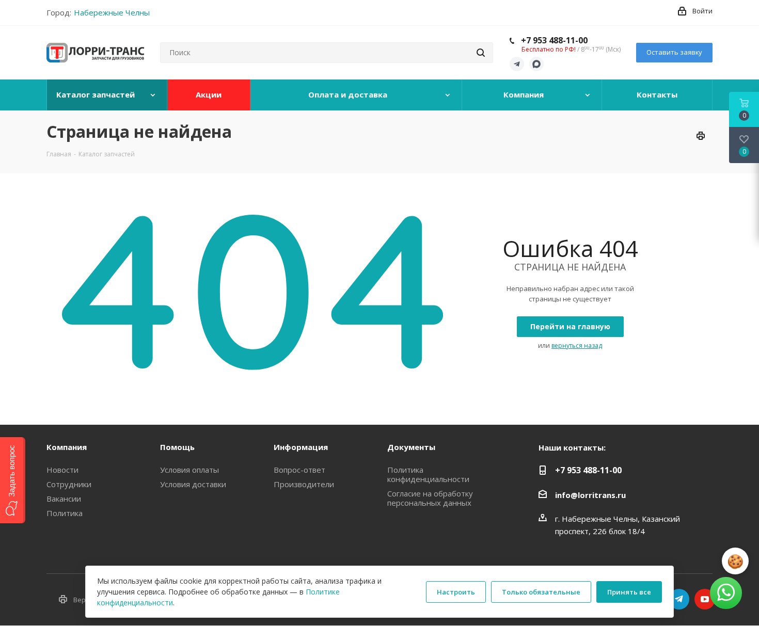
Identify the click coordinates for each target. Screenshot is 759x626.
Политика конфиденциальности (428, 474)
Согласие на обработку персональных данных (430, 498)
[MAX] (536, 64)
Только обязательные (541, 592)
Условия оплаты (189, 469)
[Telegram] (517, 64)
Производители (304, 484)
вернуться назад (576, 345)
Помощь (177, 447)
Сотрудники (68, 484)
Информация (301, 447)
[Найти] (480, 52)
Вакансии (63, 498)
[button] (12, 480)
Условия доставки (193, 484)
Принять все (629, 592)
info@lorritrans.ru (590, 495)
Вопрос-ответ (299, 469)
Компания (66, 447)
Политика (64, 513)
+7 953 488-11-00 (554, 40)
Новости (62, 469)
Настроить (456, 592)
